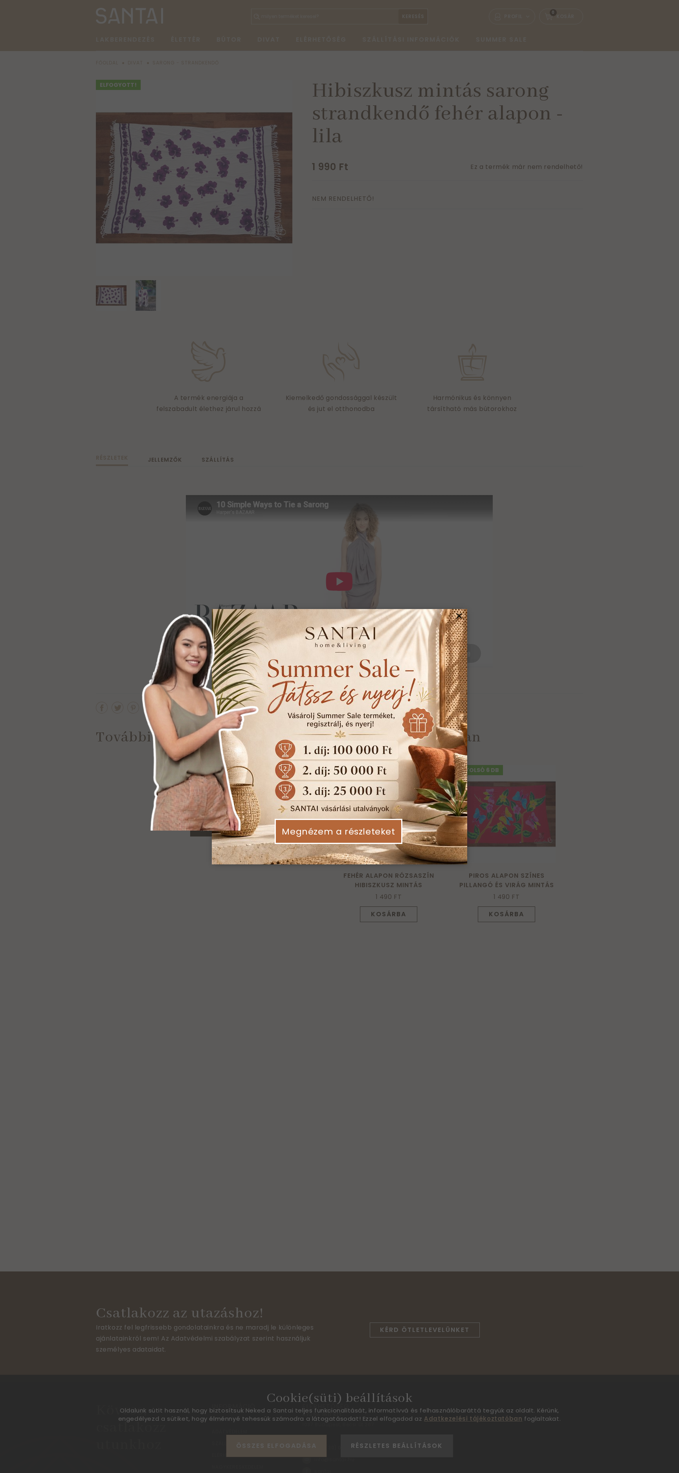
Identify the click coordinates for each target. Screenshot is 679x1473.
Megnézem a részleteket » (338, 837)
